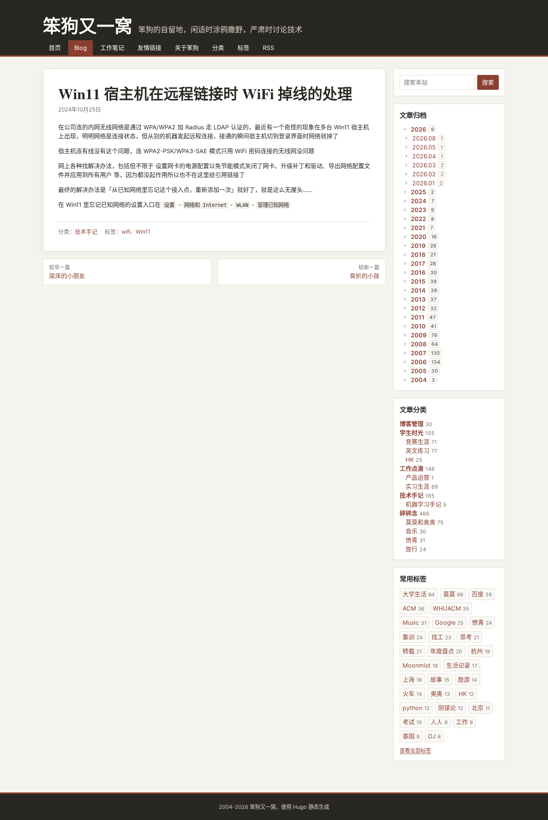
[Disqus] (214, 387)
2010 (418, 326)
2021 (418, 227)
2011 (418, 317)
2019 (418, 245)
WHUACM (451, 608)
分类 (218, 47)
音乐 (412, 531)
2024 (418, 201)
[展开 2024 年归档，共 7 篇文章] (405, 200)
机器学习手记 (423, 504)
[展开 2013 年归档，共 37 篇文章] (405, 299)
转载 (412, 651)
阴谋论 (450, 708)
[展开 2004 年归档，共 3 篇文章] (405, 379)
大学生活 (419, 594)
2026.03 (424, 165)
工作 (464, 722)
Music (414, 622)
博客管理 (411, 424)
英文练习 (417, 450)
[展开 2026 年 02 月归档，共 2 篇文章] (406, 174)
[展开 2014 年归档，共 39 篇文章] (405, 290)
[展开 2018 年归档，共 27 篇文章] (405, 254)
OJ (434, 736)
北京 (481, 708)
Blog (80, 47)
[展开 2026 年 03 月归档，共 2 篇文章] (406, 165)
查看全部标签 (415, 750)
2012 (418, 308)
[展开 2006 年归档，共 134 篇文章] (405, 361)
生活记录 (461, 665)
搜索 (488, 82)
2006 (418, 362)
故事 (439, 679)
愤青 (412, 540)
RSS (268, 47)
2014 (418, 290)
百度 (482, 594)
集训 (413, 637)
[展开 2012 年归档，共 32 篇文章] (405, 308)
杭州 (480, 651)
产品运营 (417, 477)
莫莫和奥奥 (420, 522)
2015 (418, 281)
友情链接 (149, 47)
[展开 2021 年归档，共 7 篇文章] (405, 227)
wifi (126, 231)
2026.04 (424, 156)
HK (410, 459)
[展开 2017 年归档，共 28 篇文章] (405, 263)
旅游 (467, 679)
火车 (412, 693)
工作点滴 (411, 468)
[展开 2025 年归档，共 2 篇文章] (405, 191)
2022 (418, 219)
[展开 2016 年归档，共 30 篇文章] (405, 272)
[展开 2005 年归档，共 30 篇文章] (405, 370)
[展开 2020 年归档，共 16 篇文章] (405, 236)
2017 (418, 263)
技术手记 (86, 231)
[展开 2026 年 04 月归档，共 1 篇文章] (406, 156)
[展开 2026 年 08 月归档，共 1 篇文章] (406, 138)
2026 (418, 129)
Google (449, 622)
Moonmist (420, 665)
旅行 (412, 549)
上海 (412, 679)
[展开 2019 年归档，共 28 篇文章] (405, 245)
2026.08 (424, 138)
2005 (418, 371)
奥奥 (440, 693)
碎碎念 (409, 513)
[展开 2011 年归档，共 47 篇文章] (405, 317)
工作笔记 (112, 47)
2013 (418, 299)
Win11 (143, 231)
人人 (439, 722)
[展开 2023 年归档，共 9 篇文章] (405, 209)
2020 (418, 236)
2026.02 (424, 174)
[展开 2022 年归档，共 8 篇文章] (405, 218)
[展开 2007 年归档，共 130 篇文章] (405, 352)
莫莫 (453, 594)
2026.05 (424, 147)
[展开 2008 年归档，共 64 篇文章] (405, 344)
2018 (418, 254)
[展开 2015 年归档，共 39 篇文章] (405, 281)
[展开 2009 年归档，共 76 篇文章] (405, 335)
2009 (418, 335)
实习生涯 (417, 486)
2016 (418, 272)
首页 (55, 47)
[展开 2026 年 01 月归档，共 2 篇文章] (406, 183)
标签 (243, 47)
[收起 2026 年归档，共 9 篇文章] (405, 129)
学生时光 (411, 432)
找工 (441, 637)
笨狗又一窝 (87, 25)
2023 (418, 210)
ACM (413, 608)
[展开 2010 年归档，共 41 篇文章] (405, 326)
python (416, 708)
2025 (418, 192)
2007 (418, 353)
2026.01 (423, 183)
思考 (469, 637)
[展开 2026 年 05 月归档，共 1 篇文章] (406, 147)
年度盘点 (446, 651)
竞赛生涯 (417, 441)
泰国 (411, 736)
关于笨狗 (187, 47)
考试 (412, 722)
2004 (419, 380)
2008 (418, 344)
